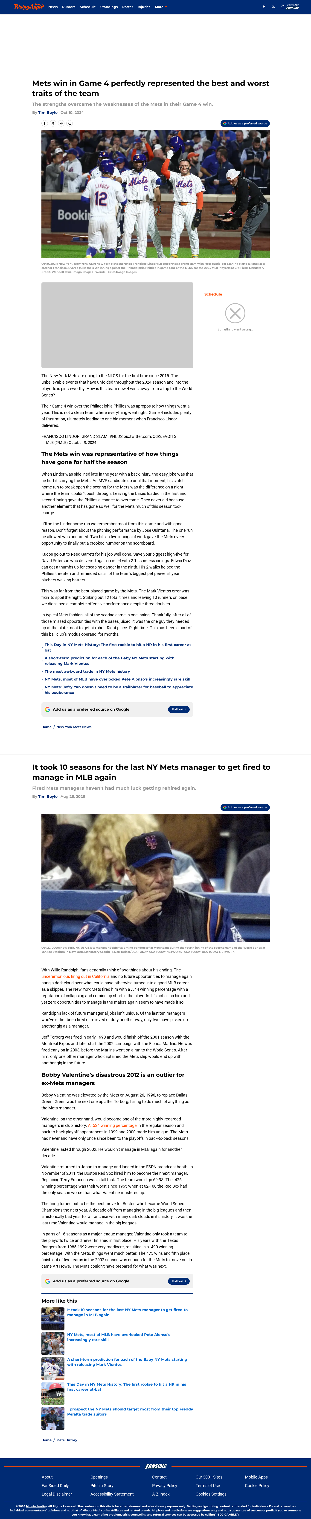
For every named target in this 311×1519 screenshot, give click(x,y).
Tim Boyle (48, 112)
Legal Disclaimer (57, 1494)
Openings (99, 1477)
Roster (127, 7)
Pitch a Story (101, 1485)
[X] (273, 6)
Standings (109, 7)
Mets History (66, 1440)
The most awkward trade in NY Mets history (87, 671)
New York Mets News (73, 727)
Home (46, 727)
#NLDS (116, 436)
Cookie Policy (257, 1485)
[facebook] (264, 6)
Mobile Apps (256, 1477)
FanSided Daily (55, 1485)
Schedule (88, 7)
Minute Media (36, 1506)
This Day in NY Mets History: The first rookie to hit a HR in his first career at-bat (118, 647)
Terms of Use (208, 1485)
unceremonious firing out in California (75, 976)
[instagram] (282, 6)
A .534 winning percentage (112, 1125)
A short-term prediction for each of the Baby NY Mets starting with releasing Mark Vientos (109, 661)
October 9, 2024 (82, 442)
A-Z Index (161, 1494)
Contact (159, 1477)
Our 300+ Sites (209, 1477)
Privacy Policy (164, 1485)
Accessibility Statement (112, 1494)
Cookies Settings (211, 1494)
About (47, 1477)
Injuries (144, 7)
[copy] (69, 123)
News (53, 7)
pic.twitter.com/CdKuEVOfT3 (150, 436)
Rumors (68, 7)
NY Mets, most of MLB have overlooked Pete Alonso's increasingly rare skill (117, 679)
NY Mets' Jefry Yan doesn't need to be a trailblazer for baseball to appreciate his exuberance (119, 690)
